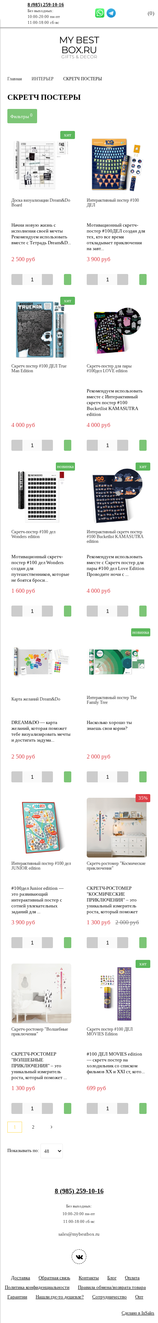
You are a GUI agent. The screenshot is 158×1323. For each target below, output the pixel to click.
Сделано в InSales (138, 1313)
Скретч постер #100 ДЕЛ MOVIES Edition (110, 1032)
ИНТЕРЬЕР (43, 79)
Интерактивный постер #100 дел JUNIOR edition (41, 866)
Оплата (132, 1277)
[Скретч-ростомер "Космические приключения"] (117, 828)
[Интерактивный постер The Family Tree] (117, 662)
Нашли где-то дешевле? (60, 1297)
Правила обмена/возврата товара (112, 1287)
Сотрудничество (109, 1297)
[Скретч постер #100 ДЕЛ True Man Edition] (41, 330)
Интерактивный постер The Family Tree (112, 700)
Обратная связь (54, 1277)
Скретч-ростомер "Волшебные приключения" (39, 1032)
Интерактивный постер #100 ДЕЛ (113, 203)
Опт (139, 1297)
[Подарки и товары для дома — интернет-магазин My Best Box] (79, 62)
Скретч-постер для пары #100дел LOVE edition (109, 368)
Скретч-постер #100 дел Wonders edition (33, 534)
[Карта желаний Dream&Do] (41, 662)
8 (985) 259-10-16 (46, 4)
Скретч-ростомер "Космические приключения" (116, 866)
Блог (111, 1277)
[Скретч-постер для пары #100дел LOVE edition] (117, 330)
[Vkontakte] (79, 1256)
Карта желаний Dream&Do (35, 699)
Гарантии (17, 1297)
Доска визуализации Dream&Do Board (40, 203)
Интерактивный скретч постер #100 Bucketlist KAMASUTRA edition (115, 537)
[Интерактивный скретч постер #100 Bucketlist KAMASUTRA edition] (117, 496)
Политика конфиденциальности (37, 1287)
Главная (14, 79)
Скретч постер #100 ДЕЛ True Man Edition (39, 368)
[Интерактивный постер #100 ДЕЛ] (117, 164)
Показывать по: (23, 1150)
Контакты (89, 1277)
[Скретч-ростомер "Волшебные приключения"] (41, 993)
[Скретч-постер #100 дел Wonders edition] (41, 496)
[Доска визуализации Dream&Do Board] (41, 164)
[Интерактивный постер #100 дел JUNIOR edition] (41, 828)
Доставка (20, 1277)
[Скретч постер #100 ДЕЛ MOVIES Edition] (117, 993)
